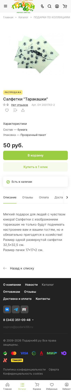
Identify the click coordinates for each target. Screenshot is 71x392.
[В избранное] (7, 110)
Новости (31, 284)
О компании (12, 284)
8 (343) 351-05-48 (17, 320)
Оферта (54, 369)
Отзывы (27, 197)
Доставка (61, 197)
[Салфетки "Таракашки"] (35, 54)
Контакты (43, 299)
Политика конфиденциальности (24, 369)
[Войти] (57, 6)
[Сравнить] (15, 110)
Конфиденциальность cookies (23, 373)
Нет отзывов (19, 105)
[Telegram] (16, 309)
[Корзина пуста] (65, 6)
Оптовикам (11, 292)
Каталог (48, 284)
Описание (9, 197)
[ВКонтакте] (7, 309)
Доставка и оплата (17, 299)
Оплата (44, 197)
